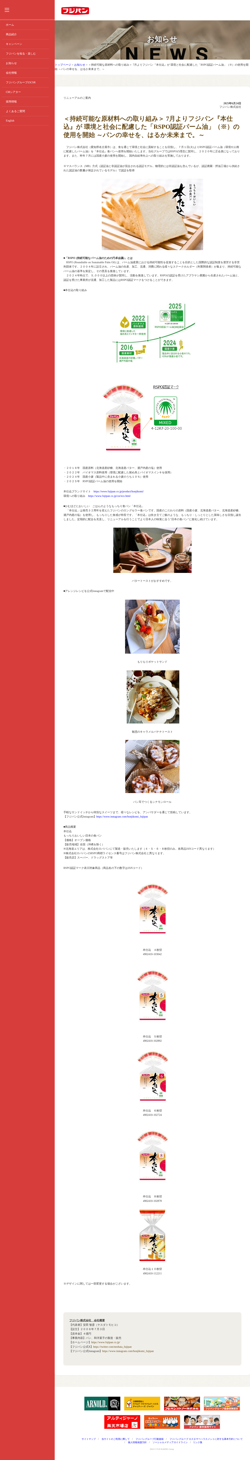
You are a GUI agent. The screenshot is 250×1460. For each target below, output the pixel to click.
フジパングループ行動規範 (150, 1439)
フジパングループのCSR (21, 82)
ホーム (10, 24)
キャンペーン (14, 44)
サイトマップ (89, 1439)
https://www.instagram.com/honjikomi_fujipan (122, 816)
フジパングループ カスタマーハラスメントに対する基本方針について (206, 1439)
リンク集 (197, 1442)
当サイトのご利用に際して (116, 1439)
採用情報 (11, 101)
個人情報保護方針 (137, 1442)
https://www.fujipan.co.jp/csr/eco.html (109, 496)
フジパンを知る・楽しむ (21, 53)
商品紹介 (11, 34)
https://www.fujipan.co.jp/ (105, 1342)
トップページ (63, 64)
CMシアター (13, 92)
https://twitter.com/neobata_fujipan (112, 1346)
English (10, 120)
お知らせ (11, 63)
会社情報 (11, 72)
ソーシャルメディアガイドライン (170, 1442)
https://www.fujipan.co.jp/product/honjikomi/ (119, 491)
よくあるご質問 (15, 111)
